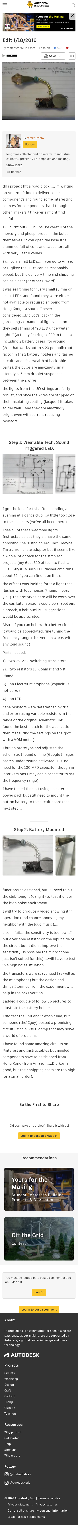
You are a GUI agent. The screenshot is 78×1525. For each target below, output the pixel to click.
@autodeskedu (20, 1483)
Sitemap (10, 1450)
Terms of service (49, 1498)
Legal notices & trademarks (26, 1517)
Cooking (9, 1396)
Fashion (44, 48)
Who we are (12, 1455)
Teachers (10, 1414)
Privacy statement (19, 1504)
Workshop (11, 1379)
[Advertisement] (39, 22)
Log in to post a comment (39, 1309)
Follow (30, 144)
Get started (12, 1438)
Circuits (9, 1373)
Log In (39, 1292)
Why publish (13, 1432)
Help (7, 1444)
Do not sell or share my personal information (37, 1511)
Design (9, 1385)
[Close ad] (72, 16)
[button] (5, 5)
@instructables (20, 1474)
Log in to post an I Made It (39, 1136)
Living (8, 1402)
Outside (9, 1408)
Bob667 (16, 172)
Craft (31, 48)
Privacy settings (47, 1504)
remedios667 (15, 48)
